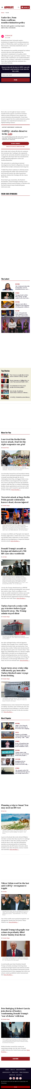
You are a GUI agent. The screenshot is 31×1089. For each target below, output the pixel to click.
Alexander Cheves (5, 447)
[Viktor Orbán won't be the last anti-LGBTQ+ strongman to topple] (15, 902)
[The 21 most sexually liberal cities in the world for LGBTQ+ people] (5, 375)
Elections (17, 759)
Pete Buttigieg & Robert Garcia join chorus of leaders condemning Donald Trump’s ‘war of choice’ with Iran (15, 1012)
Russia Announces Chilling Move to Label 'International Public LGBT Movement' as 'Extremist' (19, 382)
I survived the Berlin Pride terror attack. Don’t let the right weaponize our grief (13, 442)
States (17, 732)
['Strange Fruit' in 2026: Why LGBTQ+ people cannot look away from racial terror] (7, 295)
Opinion (17, 293)
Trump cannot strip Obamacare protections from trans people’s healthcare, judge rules (22, 755)
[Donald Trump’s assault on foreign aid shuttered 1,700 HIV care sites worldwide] (15, 567)
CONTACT (7, 1069)
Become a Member (15, 143)
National (17, 284)
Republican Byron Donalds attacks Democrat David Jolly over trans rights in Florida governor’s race (22, 764)
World (7, 12)
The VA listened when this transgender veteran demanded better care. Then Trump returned (22, 288)
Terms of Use (3, 1083)
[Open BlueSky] (14, 1078)
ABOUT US (12, 1069)
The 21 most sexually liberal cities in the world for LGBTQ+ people (19, 375)
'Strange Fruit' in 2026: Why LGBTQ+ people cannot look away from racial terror (21, 297)
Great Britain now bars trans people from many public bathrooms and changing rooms (19, 387)
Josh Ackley (4, 891)
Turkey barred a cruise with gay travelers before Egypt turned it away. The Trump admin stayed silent (14, 609)
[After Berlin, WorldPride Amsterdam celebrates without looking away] (5, 391)
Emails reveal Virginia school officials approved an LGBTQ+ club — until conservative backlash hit (22, 737)
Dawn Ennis (4, 811)
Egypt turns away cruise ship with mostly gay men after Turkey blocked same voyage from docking (14, 671)
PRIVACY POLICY (15, 1072)
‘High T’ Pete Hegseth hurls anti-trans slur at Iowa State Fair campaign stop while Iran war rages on (22, 728)
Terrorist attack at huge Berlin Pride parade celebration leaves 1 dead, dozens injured (15, 500)
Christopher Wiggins (6, 505)
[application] (15, 325)
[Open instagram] (20, 1078)
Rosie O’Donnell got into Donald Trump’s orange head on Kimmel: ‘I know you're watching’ (22, 746)
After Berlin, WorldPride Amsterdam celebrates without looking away (18, 392)
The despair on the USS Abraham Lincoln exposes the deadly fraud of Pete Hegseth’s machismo (22, 772)
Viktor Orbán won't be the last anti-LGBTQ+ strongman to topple (15, 886)
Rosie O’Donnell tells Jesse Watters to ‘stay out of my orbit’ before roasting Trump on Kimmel (21, 316)
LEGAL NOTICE (19, 1075)
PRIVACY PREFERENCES (24, 1072)
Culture (17, 311)
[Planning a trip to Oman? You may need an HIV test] (15, 821)
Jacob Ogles (4, 556)
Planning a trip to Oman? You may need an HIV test (14, 806)
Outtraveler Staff (9, 35)
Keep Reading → (16, 489)
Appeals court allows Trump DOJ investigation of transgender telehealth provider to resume (22, 306)
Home (2, 12)
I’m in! (15, 80)
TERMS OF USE (12, 1075)
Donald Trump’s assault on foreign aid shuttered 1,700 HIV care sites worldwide (13, 551)
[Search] (18, 7)
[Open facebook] (10, 1078)
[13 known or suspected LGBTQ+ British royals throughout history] (5, 397)
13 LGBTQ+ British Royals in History (20, 397)
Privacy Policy (23, 1081)
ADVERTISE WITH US (6, 1072)
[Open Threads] (17, 1078)
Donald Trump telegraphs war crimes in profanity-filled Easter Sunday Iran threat (15, 932)
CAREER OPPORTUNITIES (21, 1069)
